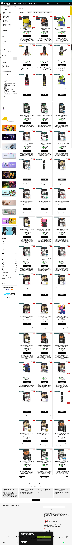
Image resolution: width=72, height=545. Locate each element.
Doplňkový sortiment (7, 24)
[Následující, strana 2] (67, 477)
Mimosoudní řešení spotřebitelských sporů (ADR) (10, 86)
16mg (3, 266)
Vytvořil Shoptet (67, 542)
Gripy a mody (5, 15)
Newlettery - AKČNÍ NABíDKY (8, 89)
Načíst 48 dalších (44, 477)
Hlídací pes (6, 90)
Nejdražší (35, 12)
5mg (3, 250)
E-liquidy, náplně (6, 16)
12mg (3, 262)
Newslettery (67, 536)
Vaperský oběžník (7, 99)
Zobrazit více (36, 499)
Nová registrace (4, 43)
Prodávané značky (7, 94)
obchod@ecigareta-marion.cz (8, 65)
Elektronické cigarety (7, 12)
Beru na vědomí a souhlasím (44, 536)
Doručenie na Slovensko (8, 77)
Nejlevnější (29, 12)
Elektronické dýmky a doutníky (8, 13)
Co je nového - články (7, 78)
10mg (3, 258)
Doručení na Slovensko (63, 537)
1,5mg (3, 243)
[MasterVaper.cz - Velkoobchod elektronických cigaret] (9, 294)
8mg (3, 254)
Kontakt (5, 73)
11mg (3, 260)
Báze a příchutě (6, 17)
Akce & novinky (6, 11)
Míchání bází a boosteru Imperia (58, 536)
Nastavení (23, 542)
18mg (3, 268)
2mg (3, 245)
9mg (3, 256)
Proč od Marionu (6, 75)
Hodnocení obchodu (7, 98)
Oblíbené (5, 75)
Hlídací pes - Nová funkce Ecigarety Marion (8, 282)
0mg (3, 241)
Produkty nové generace (7, 25)
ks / (9, 51)
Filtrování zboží (6, 97)
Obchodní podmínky (7, 81)
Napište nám (6, 79)
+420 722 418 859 (6, 66)
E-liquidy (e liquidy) (7, 95)
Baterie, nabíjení (6, 20)
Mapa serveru (6, 98)
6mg (3, 252)
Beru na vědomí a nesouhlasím (44, 540)
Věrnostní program (7, 74)
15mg (3, 264)
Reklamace (6, 82)
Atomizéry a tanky (6, 19)
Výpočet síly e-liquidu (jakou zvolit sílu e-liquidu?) (9, 277)
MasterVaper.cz (9, 297)
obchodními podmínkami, (57, 509)
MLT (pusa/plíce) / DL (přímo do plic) (9, 92)
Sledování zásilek (7, 80)
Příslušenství (5, 21)
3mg (3, 247)
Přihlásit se (5, 41)
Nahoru (22, 477)
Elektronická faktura (7, 88)
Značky (4, 27)
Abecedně (49, 12)
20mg (3, 270)
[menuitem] (14, 3)
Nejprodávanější (42, 12)
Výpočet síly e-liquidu (7, 96)
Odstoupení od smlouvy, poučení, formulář (10, 84)
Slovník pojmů (6, 100)
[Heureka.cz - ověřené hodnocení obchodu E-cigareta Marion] (9, 119)
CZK (53, 3)
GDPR (5, 87)
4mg (3, 249)
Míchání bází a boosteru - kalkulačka (10, 93)
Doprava (5, 76)
